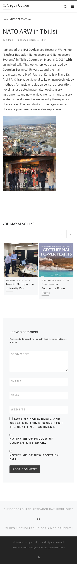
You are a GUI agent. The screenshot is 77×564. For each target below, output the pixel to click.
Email (17, 395)
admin (9, 40)
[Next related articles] (70, 234)
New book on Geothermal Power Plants (53, 288)
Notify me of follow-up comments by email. (31, 440)
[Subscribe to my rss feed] (38, 557)
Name (16, 381)
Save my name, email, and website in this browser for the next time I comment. (36, 423)
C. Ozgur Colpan (31, 542)
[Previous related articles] (62, 234)
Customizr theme (56, 547)
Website (18, 409)
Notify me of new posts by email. (34, 457)
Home (6, 19)
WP (25, 547)
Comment (20, 354)
